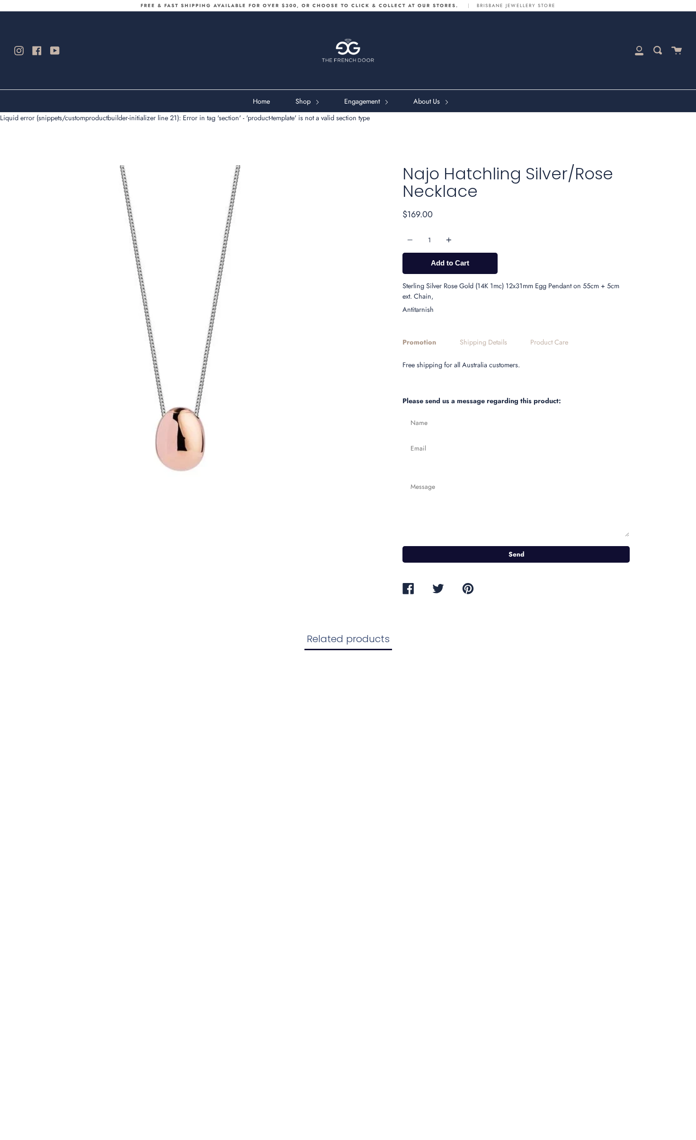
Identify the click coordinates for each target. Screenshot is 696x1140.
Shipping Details (483, 342)
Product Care (549, 342)
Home (261, 101)
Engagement (363, 101)
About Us (427, 101)
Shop (303, 101)
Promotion (419, 342)
